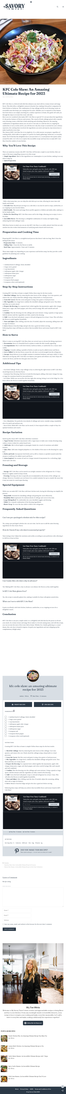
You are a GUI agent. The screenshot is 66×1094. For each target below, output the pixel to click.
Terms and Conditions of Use (43, 1089)
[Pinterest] (31, 2)
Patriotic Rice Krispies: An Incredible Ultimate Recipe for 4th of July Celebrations (23, 867)
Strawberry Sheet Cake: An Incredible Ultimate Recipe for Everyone (20, 865)
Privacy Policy (24, 1089)
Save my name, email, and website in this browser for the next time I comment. (28, 924)
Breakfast (6, 863)
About (16, 1089)
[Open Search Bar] (57, 6)
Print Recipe (19, 704)
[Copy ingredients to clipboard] (14, 711)
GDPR (31, 1089)
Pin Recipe (48, 704)
